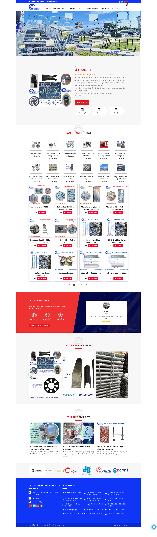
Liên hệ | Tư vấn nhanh (39, 325)
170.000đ (119, 245)
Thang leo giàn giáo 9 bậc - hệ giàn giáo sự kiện (91, 208)
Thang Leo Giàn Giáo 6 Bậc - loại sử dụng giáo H (40, 241)
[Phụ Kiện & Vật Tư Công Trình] (121, 144)
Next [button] (126, 375)
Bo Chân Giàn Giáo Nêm (94, 513)
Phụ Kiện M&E (36, 154)
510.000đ (119, 212)
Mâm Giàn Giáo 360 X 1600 (74, 513)
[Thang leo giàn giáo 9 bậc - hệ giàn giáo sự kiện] (91, 194)
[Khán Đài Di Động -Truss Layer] (104, 167)
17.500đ (68, 279)
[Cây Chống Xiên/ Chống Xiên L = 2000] (40, 261)
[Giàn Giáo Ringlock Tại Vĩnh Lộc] (114, 423)
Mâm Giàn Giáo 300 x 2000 (91, 273)
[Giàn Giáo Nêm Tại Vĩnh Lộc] (81, 423)
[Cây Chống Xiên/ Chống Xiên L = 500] (116, 227)
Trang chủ (47, 8)
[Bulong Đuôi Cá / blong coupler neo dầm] (66, 194)
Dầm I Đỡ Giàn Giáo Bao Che (115, 514)
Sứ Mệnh (117, 113)
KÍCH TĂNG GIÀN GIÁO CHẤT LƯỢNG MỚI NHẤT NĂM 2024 (46, 448)
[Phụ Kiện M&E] (36, 144)
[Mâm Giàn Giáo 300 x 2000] (91, 261)
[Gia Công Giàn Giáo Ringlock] (87, 167)
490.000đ (43, 245)
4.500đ (43, 212)
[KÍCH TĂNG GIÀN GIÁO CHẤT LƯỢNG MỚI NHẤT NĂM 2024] (47, 433)
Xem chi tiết (81, 102)
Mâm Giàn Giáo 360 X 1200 (117, 273)
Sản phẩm (56, 8)
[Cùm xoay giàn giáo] (66, 261)
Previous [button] (30, 375)
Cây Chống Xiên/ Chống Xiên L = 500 (117, 241)
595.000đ (94, 212)
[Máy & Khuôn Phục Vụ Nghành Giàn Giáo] (121, 167)
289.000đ (94, 279)
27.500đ (68, 212)
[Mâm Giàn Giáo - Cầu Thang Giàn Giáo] (53, 144)
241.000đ (43, 279)
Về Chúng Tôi (83, 70)
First (70, 284)
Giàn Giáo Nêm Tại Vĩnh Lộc (76, 427)
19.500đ (68, 245)
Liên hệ (104, 8)
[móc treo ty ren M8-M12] (40, 194)
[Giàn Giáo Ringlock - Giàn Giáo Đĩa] (53, 167)
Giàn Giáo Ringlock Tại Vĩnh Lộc (111, 427)
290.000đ (94, 245)
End (87, 284)
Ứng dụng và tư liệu (69, 8)
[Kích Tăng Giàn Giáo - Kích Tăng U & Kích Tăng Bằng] (104, 144)
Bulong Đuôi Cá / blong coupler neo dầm (66, 208)
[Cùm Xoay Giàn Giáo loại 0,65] (66, 227)
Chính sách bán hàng (92, 8)
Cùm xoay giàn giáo (65, 273)
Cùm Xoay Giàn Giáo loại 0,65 (66, 241)
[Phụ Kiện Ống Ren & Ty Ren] (70, 167)
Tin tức (80, 8)
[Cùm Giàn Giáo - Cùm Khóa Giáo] (87, 144)
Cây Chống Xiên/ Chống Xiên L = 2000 (40, 274)
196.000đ (119, 279)
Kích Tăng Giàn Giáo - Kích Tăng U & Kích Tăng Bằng (104, 156)
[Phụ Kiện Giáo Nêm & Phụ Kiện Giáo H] (36, 167)
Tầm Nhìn (100, 113)
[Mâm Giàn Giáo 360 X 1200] (116, 261)
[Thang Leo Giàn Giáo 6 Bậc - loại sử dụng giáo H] (40, 227)
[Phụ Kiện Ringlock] (70, 144)
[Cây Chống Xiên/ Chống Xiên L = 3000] (91, 227)
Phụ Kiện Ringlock (70, 154)
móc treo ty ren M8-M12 (40, 207)
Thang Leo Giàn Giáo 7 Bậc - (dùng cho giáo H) (116, 208)
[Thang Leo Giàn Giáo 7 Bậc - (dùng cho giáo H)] (116, 194)
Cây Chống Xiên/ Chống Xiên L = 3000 (91, 241)
